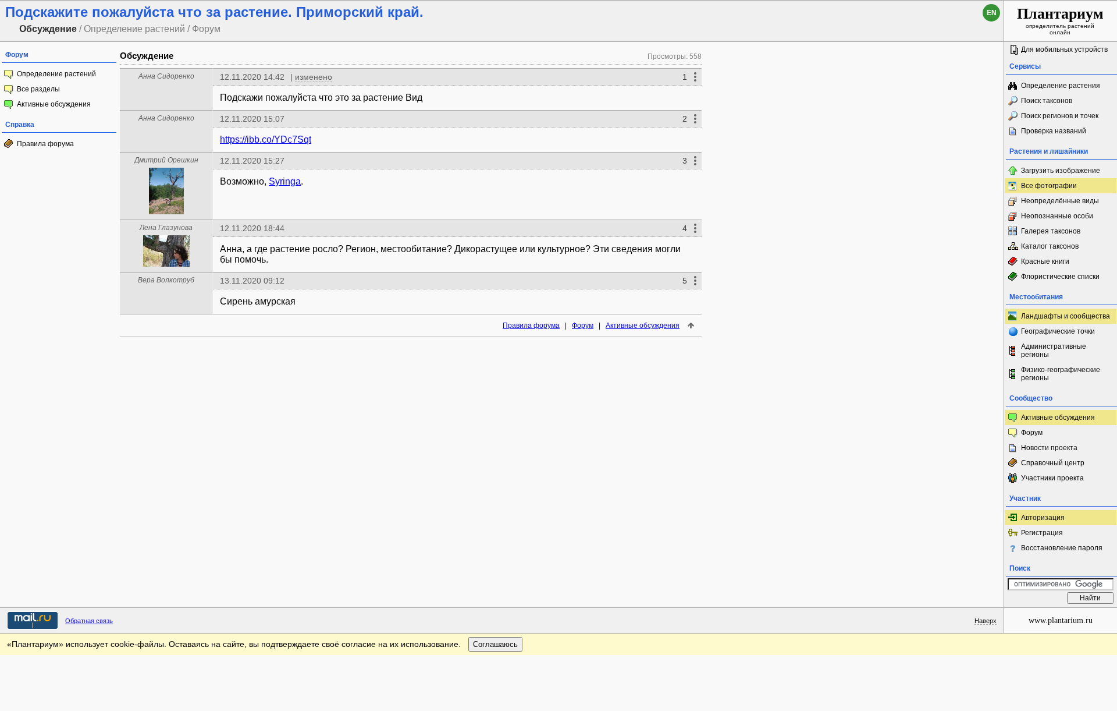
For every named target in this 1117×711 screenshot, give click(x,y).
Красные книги (1045, 261)
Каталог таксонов (1050, 246)
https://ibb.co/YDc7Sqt (265, 139)
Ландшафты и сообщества (1065, 316)
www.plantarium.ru (1061, 620)
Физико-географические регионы (1060, 374)
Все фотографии (1049, 186)
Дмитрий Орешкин (166, 160)
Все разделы (38, 89)
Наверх (985, 620)
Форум (582, 325)
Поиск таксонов (1046, 101)
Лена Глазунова (166, 228)
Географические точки (1058, 331)
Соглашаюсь (495, 644)
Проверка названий (1053, 131)
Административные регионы (1053, 350)
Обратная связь (89, 620)
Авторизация (1043, 518)
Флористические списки (1060, 277)
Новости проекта (1049, 448)
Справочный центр (1052, 463)
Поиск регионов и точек (1059, 116)
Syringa (285, 181)
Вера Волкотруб (166, 280)
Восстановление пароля (1061, 548)
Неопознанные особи (1057, 216)
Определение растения (1060, 86)
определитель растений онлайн (1060, 20)
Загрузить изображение (1060, 171)
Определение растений (56, 74)
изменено (313, 77)
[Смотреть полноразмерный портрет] (166, 211)
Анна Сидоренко (166, 76)
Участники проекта (1052, 478)
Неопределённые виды (1060, 201)
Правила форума (45, 144)
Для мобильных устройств (1064, 49)
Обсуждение (146, 56)
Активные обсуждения (54, 104)
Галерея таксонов (1050, 231)
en (992, 13)
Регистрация (1042, 533)
